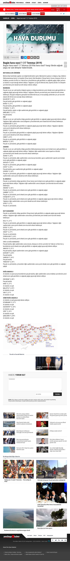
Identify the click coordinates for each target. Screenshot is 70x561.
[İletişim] (63, 6)
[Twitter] (25, 57)
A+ (65, 63)
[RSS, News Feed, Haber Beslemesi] (59, 540)
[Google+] (28, 57)
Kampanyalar (50, 535)
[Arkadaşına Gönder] (31, 57)
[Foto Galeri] (60, 6)
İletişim (40, 535)
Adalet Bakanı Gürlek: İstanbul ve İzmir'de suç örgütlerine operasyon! (34, 554)
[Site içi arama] (65, 6)
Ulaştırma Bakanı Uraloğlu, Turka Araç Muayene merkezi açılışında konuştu (12, 552)
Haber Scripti (44, 541)
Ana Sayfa (29, 535)
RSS (44, 535)
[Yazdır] (34, 57)
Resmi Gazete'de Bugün (52, 552)
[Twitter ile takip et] (63, 14)
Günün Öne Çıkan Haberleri (9, 547)
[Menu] (52, 6)
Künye (35, 535)
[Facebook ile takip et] (61, 14)
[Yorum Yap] (38, 57)
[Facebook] (22, 57)
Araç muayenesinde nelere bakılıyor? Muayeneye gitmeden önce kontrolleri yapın (33, 552)
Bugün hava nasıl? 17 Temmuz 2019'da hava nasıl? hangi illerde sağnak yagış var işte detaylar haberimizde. (32, 66)
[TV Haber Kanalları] (55, 6)
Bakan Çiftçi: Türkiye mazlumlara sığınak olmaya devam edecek (24, 9)
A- (65, 66)
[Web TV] (57, 6)
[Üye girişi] (62, 540)
